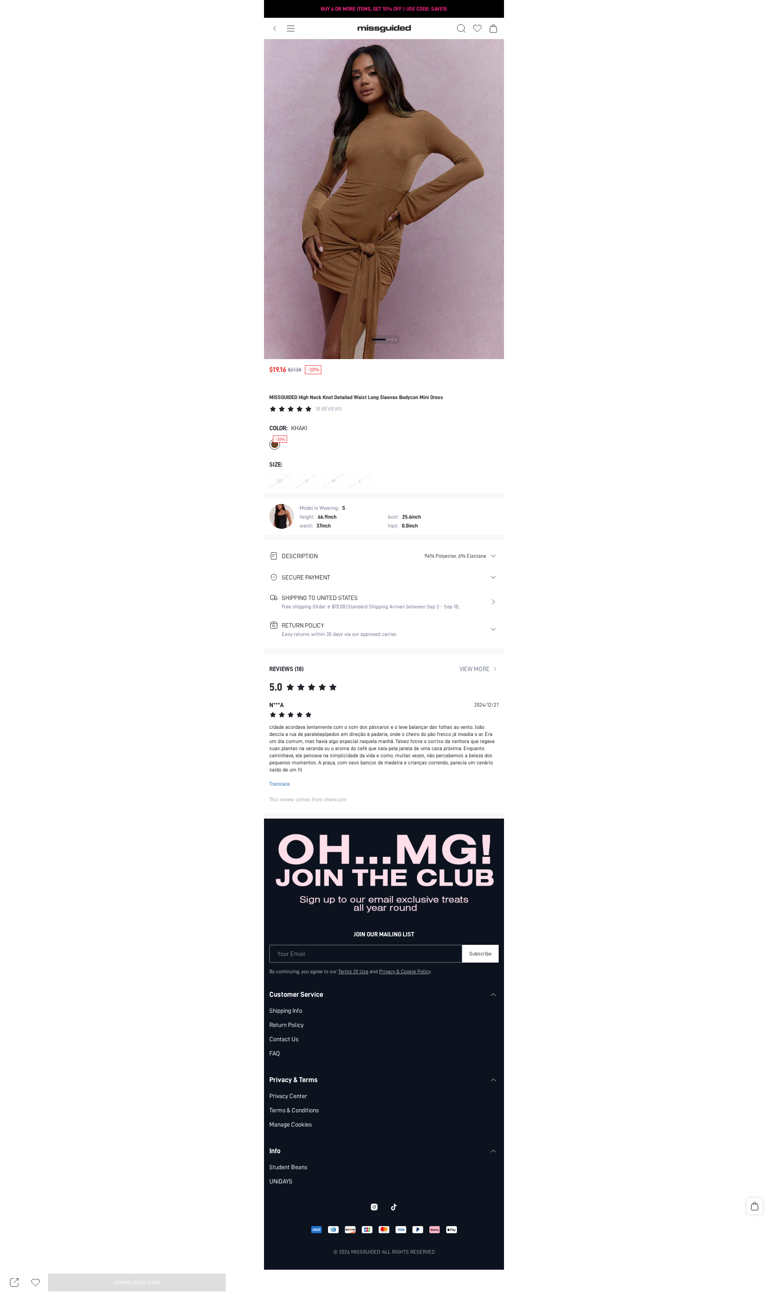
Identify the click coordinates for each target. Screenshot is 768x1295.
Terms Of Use (353, 971)
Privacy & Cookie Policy (404, 971)
